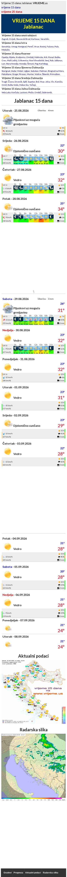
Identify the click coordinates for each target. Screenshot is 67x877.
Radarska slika (50, 872)
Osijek (12, 39)
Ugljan (27, 71)
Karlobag (43, 63)
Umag (14, 46)
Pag (36, 63)
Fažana (50, 46)
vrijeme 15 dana (11, 7)
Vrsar (36, 46)
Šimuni (30, 63)
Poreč (30, 46)
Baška (57, 57)
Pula (56, 46)
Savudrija (6, 46)
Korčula (15, 92)
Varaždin (45, 39)
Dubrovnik (47, 92)
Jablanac (58, 60)
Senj (47, 60)
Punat (51, 57)
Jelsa (47, 81)
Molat (20, 71)
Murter (30, 74)
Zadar (13, 71)
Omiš (4, 85)
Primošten (55, 74)
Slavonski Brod (23, 39)
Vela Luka (6, 92)
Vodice (38, 74)
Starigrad (6, 71)
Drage (15, 74)
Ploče (31, 92)
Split (25, 81)
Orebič (37, 92)
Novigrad (22, 46)
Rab (51, 60)
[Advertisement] (33, 255)
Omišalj (30, 57)
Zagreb (5, 39)
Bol (37, 81)
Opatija (5, 57)
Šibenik (45, 74)
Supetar (31, 81)
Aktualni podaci (33, 872)
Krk (45, 57)
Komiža (58, 81)
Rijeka (12, 57)
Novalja (22, 63)
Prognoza (18, 872)
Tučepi (32, 85)
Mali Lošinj (12, 60)
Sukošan (35, 71)
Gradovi (8, 872)
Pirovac (22, 74)
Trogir (4, 81)
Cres (4, 60)
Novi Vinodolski (36, 60)
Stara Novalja (12, 63)
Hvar (42, 81)
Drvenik (18, 81)
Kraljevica (20, 57)
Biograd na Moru (56, 71)
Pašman (43, 71)
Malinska (38, 57)
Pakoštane (6, 74)
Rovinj (43, 46)
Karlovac (35, 39)
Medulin (6, 49)
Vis (52, 81)
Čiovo (11, 81)
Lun (3, 63)
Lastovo (23, 92)
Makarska (24, 85)
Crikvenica (23, 60)
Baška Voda (13, 85)
